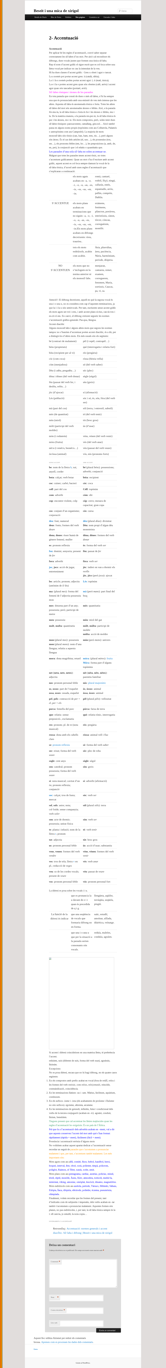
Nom (55, 1297)
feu (51, 551)
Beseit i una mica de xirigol (56, 11)
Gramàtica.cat (94, 17)
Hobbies (68, 17)
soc (51, 795)
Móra (86, 662)
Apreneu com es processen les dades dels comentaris (67, 1342)
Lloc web (54, 1323)
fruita (110, 658)
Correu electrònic (58, 1310)
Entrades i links (109, 17)
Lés (85, 581)
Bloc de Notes (56, 17)
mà (85, 591)
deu (51, 521)
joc (50, 567)
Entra (36, 1349)
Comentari (55, 1261)
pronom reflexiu (61, 744)
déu (85, 521)
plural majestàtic (97, 682)
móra (86, 658)
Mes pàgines (80, 17)
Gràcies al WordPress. (83, 1363)
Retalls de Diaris (40, 17)
